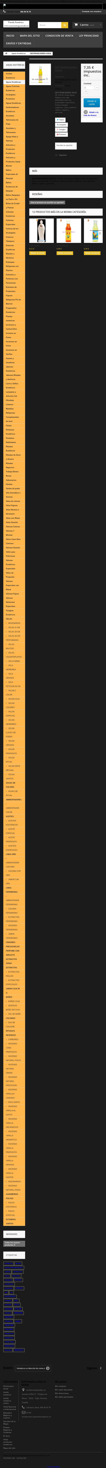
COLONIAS (10, 1018)
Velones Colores (13, 527)
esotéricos (17, 1272)
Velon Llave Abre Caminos (13, 541)
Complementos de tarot (12, 419)
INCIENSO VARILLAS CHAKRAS (11, 1094)
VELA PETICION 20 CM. (13, 684)
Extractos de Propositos (11, 289)
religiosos (9, 1338)
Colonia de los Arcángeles (12, 231)
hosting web (21, 1458)
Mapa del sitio (30, 35)
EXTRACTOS (11, 968)
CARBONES (13, 1039)
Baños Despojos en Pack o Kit (13, 197)
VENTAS (19, 1288)
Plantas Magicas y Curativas (7, 1429)
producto (8, 1288)
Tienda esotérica (53, 1467)
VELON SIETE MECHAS (13, 768)
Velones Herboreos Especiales (10, 602)
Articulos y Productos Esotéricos (10, 149)
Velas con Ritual (13, 518)
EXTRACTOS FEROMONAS (12, 919)
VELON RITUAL (10, 760)
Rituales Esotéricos (10, 449)
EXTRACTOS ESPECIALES (12, 982)
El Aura (6, 1436)
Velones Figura (12, 594)
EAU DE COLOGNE (10, 1024)
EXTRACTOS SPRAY (11, 961)
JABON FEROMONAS (12, 936)
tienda (18, 1263)
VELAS (9, 619)
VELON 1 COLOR (11, 693)
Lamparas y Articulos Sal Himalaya (11, 396)
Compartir (62, 125)
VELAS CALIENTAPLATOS (14, 655)
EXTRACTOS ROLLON (12, 974)
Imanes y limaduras (10, 360)
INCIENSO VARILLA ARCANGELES (12, 1123)
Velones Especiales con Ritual (12, 585)
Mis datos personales (64, 1397)
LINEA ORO (11, 854)
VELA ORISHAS (10, 676)
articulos (16, 1276)
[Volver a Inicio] (6, 53)
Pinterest (62, 134)
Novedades (11, 1234)
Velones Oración (13, 548)
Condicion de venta (59, 35)
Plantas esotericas (10, 318)
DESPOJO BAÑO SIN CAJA (13, 1008)
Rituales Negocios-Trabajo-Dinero (12, 467)
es (11, 1292)
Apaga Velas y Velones (12, 139)
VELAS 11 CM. (14, 627)
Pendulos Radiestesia (11, 440)
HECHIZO (9, 1317)
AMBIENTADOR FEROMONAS (12, 902)
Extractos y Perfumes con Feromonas (12, 279)
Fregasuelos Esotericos (11, 310)
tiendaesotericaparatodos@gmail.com (37, 1417)
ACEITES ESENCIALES (11, 848)
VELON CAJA (14, 699)
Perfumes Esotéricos (10, 432)
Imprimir (63, 155)
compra (8, 1300)
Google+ (62, 129)
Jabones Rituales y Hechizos (13, 377)
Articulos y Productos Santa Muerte (13, 162)
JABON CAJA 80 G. (13, 991)
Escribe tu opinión (64, 145)
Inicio (10, 35)
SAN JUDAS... (35, 245)
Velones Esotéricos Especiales (10, 564)
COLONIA (9, 1329)
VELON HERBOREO (11, 722)
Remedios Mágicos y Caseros (7, 1415)
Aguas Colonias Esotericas (12, 88)
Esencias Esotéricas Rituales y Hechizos (10, 251)
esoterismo (9, 1342)
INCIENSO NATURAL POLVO (13, 1058)
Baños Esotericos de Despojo (12, 187)
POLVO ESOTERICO (11, 1205)
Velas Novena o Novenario (12, 512)
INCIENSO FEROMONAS (12, 928)
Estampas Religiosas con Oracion (12, 266)
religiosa (8, 1321)
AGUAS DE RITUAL (12, 793)
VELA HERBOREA (11, 667)
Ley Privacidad (89, 35)
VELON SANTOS (10, 776)
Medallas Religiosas (10, 411)
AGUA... (87, 245)
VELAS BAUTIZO (10, 646)
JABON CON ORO (12, 881)
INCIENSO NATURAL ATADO (13, 1188)
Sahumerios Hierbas (11, 482)
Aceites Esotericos (10, 76)
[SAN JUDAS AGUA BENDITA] (41, 230)
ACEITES (10, 816)
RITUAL (18, 1280)
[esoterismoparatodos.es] (18, 24)
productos (9, 1284)
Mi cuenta (60, 1381)
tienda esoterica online (7, 1400)
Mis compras (60, 1386)
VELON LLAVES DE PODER (11, 732)
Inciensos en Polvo (11, 344)
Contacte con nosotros (91, 11)
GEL (16, 1300)
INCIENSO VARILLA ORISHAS (11, 1160)
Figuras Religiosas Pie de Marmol (13, 300)
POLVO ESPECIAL (10, 1213)
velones (8, 1350)
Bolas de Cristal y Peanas (12, 205)
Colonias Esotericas (10, 214)
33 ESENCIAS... (63, 245)
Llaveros (9, 404)
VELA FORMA (14, 661)
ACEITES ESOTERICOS (12, 823)
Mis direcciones (62, 1393)
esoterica (8, 1263)
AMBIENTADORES (14, 800)
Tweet (61, 120)
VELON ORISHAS (10, 743)
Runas (8, 476)
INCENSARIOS (14, 1182)
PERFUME (9, 1325)
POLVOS (9, 1198)
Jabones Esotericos (10, 369)
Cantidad (87, 84)
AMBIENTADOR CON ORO (12, 865)
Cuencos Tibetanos (10, 239)
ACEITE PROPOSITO (11, 839)
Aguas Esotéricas (13, 82)
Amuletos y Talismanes (11, 130)
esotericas (9, 1334)
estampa (8, 1309)
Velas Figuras (12, 505)
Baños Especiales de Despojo (12, 174)
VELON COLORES (10, 705)
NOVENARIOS (14, 623)
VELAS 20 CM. (14, 632)
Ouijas (8, 425)
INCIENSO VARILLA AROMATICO (11, 1135)
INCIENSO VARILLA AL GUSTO (11, 1110)
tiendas (8, 1313)
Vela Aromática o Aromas (13, 495)
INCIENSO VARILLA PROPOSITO (11, 1148)
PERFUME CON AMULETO (12, 953)
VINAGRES (10, 942)
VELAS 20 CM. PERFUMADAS (13, 638)
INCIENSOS (11, 1035)
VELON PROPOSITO (11, 751)
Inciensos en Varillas (11, 352)
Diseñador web (9, 1458)
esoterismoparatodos (14, 1267)
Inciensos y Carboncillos (11, 327)
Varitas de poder (13, 488)
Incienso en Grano (11, 335)
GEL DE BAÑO (14, 1014)
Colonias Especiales (10, 222)
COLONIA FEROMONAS (12, 911)
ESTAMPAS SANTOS (11, 1221)
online (7, 1272)
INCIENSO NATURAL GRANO (11, 1069)
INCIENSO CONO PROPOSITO (11, 1048)
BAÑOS (9, 997)
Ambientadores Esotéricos (12, 109)
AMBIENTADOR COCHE (12, 810)
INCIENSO (18, 1350)
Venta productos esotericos (7, 1442)
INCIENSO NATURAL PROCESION (11, 1081)
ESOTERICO (10, 1296)
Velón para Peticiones (10, 554)
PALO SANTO (14, 1102)
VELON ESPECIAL (10, 714)
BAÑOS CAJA (14, 1001)
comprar (8, 1280)
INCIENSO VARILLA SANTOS (11, 1173)
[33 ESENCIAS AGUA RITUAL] (69, 230)
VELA (16, 1305)
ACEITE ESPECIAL (10, 831)
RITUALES (10, 1031)
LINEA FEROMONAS (12, 890)
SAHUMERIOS (12, 1194)
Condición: (59, 86)
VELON (18, 1309)
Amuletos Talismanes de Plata (12, 120)
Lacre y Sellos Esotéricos (12, 386)
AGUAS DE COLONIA (10, 785)
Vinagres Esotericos (10, 613)
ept (6, 1292)
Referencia (59, 77)
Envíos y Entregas (18, 43)
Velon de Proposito (10, 575)
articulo (8, 1305)
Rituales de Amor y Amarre (13, 457)
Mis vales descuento (63, 1390)
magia (18, 1321)
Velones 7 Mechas (10, 533)
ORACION (18, 1313)
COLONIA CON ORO (13, 873)
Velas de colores (13, 501)
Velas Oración (12, 522)
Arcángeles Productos (10, 97)
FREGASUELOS (13, 947)
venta (7, 1276)
